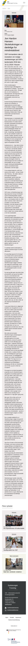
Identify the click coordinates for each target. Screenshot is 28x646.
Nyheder (14, 512)
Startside (4, 8)
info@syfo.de (8, 604)
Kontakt (12, 617)
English (12, 34)
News (9, 8)
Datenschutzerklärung (14, 620)
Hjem (6, 617)
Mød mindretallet (14, 556)
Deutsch (9, 34)
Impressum (18, 617)
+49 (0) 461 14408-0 (10, 602)
